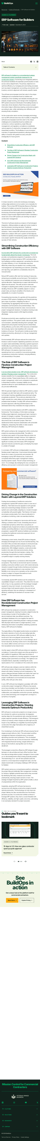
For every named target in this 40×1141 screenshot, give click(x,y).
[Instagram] (14, 1102)
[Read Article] (20, 839)
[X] (37, 1102)
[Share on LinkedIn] (37, 62)
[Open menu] (36, 3)
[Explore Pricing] (27, 900)
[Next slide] (25, 861)
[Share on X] (34, 62)
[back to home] (7, 3)
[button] (18, 861)
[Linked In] (3, 1102)
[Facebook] (26, 1102)
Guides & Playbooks (14, 9)
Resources (4, 9)
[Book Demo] (12, 900)
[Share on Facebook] (31, 62)
